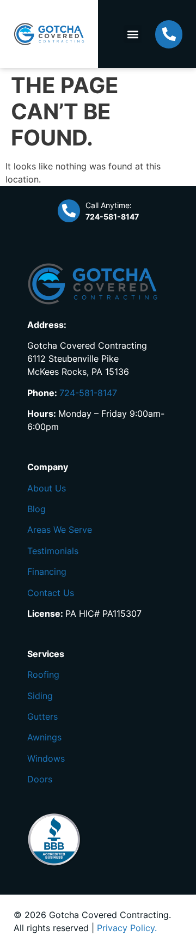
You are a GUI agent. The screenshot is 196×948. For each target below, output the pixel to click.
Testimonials (52, 550)
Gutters (42, 716)
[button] (133, 34)
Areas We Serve (59, 529)
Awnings (44, 737)
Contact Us (50, 592)
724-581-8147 (88, 392)
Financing (46, 571)
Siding (40, 695)
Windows (46, 758)
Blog (36, 508)
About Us (46, 488)
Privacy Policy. (127, 927)
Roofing (43, 674)
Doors (39, 779)
